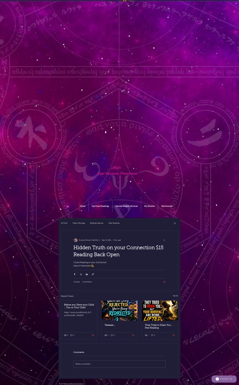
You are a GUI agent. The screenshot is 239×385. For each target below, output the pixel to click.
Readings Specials (96, 223)
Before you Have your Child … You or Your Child (79, 306)
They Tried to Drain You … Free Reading (159, 326)
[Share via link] (93, 274)
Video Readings (114, 223)
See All (175, 296)
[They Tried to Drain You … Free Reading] (160, 311)
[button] (175, 223)
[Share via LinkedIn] (87, 274)
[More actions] (164, 240)
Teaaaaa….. (110, 325)
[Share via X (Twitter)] (81, 274)
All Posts (64, 223)
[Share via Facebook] (74, 274)
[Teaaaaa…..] (120, 311)
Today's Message (78, 223)
